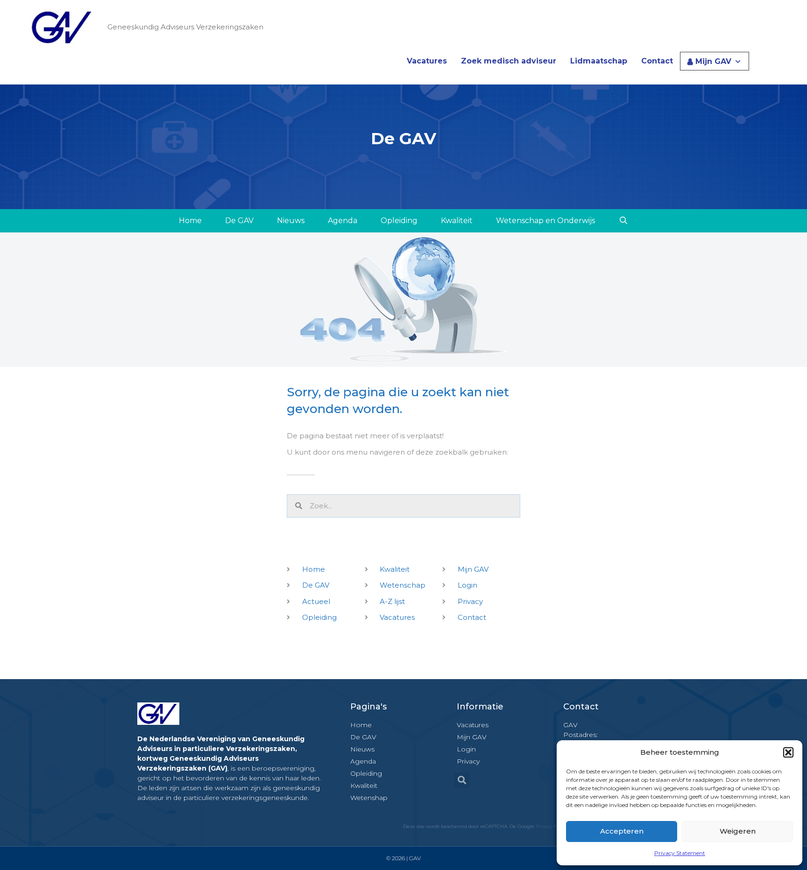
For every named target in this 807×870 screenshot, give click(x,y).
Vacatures (427, 60)
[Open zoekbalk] (623, 220)
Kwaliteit (457, 220)
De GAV (239, 220)
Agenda (342, 220)
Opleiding (399, 220)
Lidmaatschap (598, 60)
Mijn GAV (713, 61)
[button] (788, 752)
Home (190, 220)
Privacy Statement (679, 852)
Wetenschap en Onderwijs (545, 220)
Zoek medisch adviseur (508, 60)
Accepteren (622, 831)
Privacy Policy (551, 826)
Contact (657, 60)
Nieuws (290, 220)
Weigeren (738, 831)
